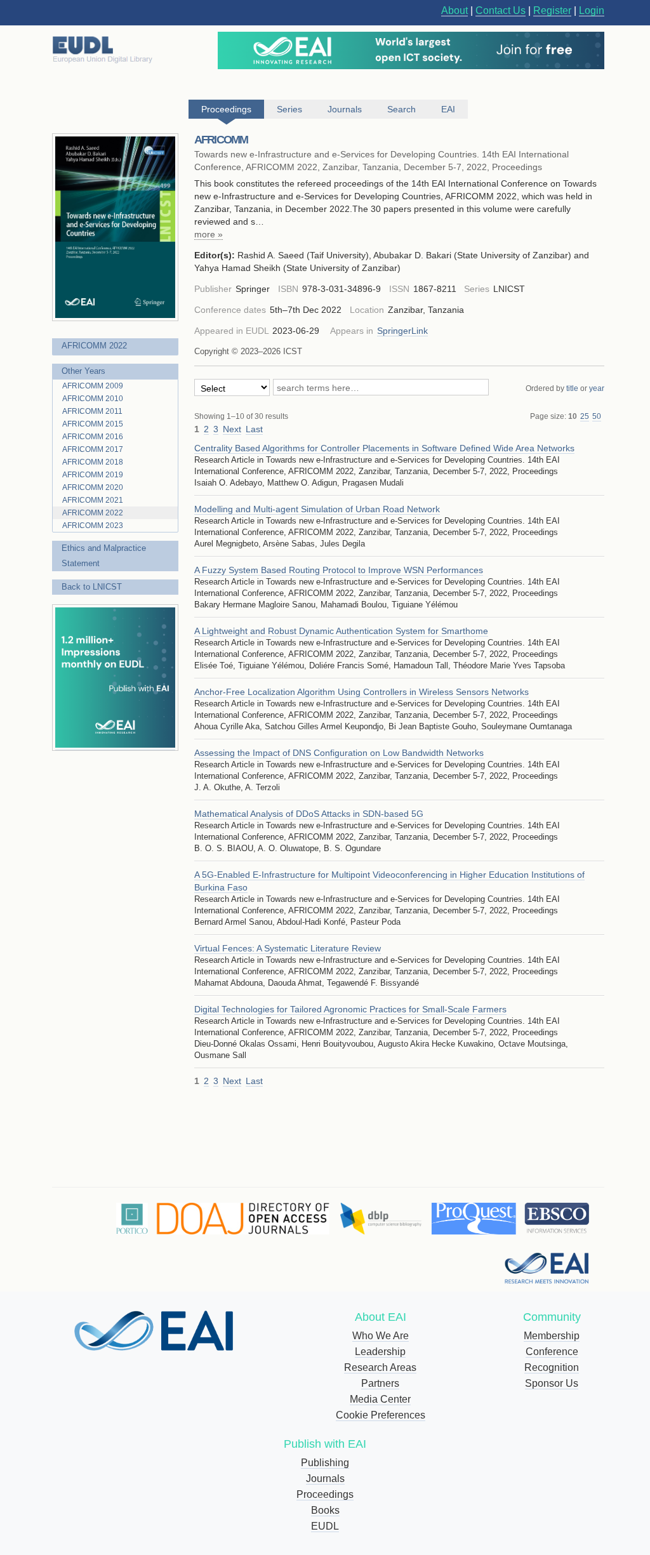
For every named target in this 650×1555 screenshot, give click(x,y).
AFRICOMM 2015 (92, 424)
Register (552, 10)
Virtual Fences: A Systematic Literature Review (287, 948)
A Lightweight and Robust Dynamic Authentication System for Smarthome (341, 631)
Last (254, 429)
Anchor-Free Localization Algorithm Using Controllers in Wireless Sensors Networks (361, 692)
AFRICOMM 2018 (92, 462)
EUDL (325, 1526)
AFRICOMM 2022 (94, 345)
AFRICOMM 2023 (92, 525)
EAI (448, 109)
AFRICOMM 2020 (92, 487)
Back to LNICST (92, 587)
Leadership (380, 1351)
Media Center (380, 1399)
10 (572, 416)
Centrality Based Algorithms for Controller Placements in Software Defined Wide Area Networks (384, 448)
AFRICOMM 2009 (92, 385)
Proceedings (325, 1494)
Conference (552, 1351)
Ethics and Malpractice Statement (104, 555)
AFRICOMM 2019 (92, 474)
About (454, 10)
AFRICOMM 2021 (92, 500)
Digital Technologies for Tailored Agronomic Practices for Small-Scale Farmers (350, 1009)
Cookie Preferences (380, 1415)
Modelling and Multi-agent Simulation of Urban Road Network (317, 509)
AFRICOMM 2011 (92, 411)
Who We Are (380, 1335)
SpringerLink (402, 331)
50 (596, 416)
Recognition (551, 1367)
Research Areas (380, 1367)
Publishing (325, 1462)
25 (584, 416)
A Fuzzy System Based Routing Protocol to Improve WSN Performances (338, 570)
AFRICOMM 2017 (92, 449)
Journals (325, 1478)
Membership (552, 1335)
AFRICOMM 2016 (92, 436)
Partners (380, 1383)
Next (232, 429)
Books (325, 1510)
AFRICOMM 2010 (92, 398)
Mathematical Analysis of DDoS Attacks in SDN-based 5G (308, 814)
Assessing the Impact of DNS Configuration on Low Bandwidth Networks (339, 753)
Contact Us (500, 10)
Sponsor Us (551, 1383)
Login (591, 10)
